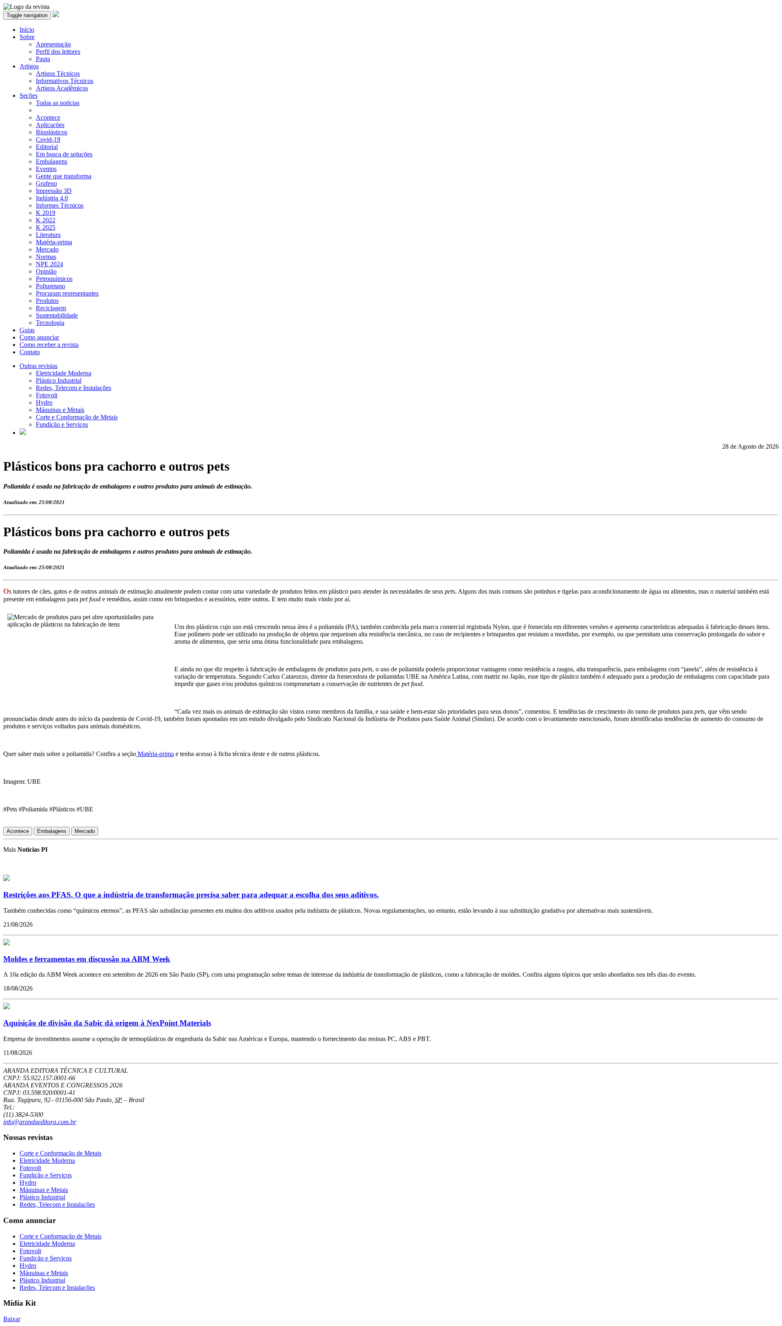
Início (27, 29)
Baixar (11, 1318)
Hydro (44, 402)
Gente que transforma (63, 176)
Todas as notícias (57, 102)
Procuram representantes (67, 293)
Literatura (48, 234)
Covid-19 (48, 139)
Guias (27, 330)
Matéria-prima (54, 242)
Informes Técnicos (59, 205)
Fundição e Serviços (62, 424)
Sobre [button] (27, 36)
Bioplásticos (51, 132)
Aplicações (50, 124)
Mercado (47, 249)
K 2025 (45, 227)
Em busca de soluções (64, 154)
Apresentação (53, 44)
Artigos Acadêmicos (62, 88)
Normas (46, 256)
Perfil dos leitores (58, 51)
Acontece (48, 117)
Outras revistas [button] (38, 365)
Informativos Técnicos (64, 80)
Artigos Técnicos (58, 73)
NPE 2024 (49, 264)
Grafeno (46, 183)
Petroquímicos (54, 278)
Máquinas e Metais (60, 409)
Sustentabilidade (57, 315)
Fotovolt (46, 395)
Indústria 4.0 (52, 198)
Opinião (46, 271)
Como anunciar (39, 337)
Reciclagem (51, 308)
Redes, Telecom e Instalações (73, 387)
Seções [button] (28, 95)
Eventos (46, 168)
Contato (30, 351)
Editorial (47, 146)
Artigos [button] (29, 66)
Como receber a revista (49, 344)
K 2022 (45, 220)
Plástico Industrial (58, 380)
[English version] (23, 432)
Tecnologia (50, 322)
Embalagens (51, 161)
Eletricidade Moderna (63, 373)
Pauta (43, 58)
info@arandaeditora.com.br (39, 1121)
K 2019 (45, 212)
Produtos (47, 300)
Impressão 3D (54, 190)
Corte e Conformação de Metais (77, 417)
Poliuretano (50, 286)
